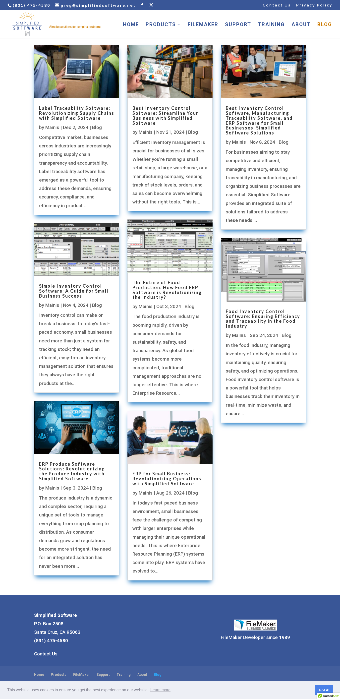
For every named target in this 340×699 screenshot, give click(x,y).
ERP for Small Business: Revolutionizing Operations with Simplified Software (166, 478)
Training (271, 25)
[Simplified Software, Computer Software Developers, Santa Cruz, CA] (146, 628)
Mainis (52, 127)
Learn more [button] (160, 690)
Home (131, 25)
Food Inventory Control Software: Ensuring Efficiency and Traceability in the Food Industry (263, 319)
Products (161, 25)
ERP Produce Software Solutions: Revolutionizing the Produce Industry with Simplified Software (72, 471)
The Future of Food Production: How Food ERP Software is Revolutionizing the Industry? (167, 290)
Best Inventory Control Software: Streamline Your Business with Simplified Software (165, 115)
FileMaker (203, 25)
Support (238, 25)
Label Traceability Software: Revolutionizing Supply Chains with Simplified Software (76, 113)
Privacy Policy (314, 5)
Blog (324, 25)
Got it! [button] (324, 690)
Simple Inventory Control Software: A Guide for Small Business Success (74, 291)
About (301, 25)
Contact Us (277, 5)
